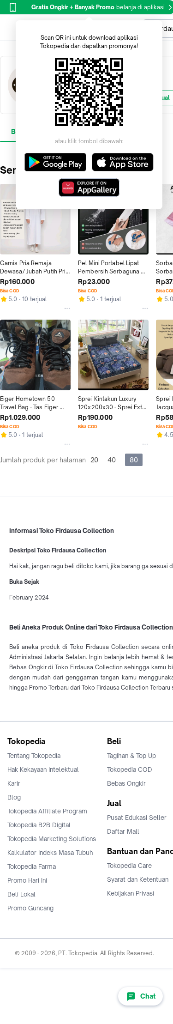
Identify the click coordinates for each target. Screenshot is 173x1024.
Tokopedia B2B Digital (39, 825)
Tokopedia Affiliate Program (47, 811)
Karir (13, 783)
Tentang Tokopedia (33, 755)
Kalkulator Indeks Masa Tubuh (50, 852)
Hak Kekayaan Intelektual (43, 769)
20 (94, 460)
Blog (14, 797)
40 (111, 460)
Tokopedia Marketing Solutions (51, 838)
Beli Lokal (21, 894)
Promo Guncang (30, 908)
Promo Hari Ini (27, 880)
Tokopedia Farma (31, 866)
